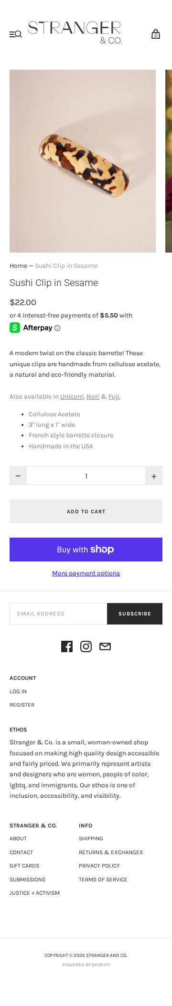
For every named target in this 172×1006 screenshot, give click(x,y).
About (18, 838)
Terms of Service (103, 879)
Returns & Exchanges (111, 852)
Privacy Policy (99, 865)
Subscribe (134, 614)
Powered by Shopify (86, 965)
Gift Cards (24, 865)
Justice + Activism (35, 893)
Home (18, 266)
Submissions (27, 879)
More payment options (86, 573)
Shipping (91, 838)
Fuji (113, 396)
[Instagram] (86, 648)
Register (22, 704)
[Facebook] (67, 648)
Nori (92, 396)
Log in (18, 691)
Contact (21, 852)
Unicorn (72, 396)
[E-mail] (105, 648)
